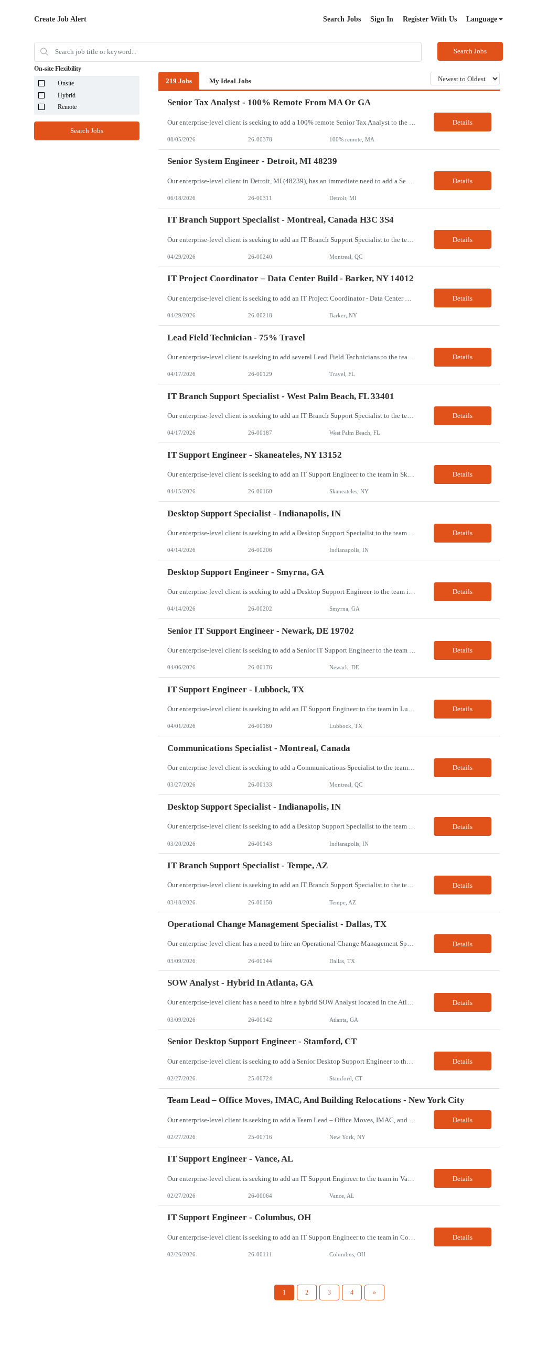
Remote (67, 107)
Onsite (66, 83)
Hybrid (67, 95)
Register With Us (430, 19)
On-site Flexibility (57, 68)
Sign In (381, 19)
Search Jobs (342, 19)
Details (462, 122)
